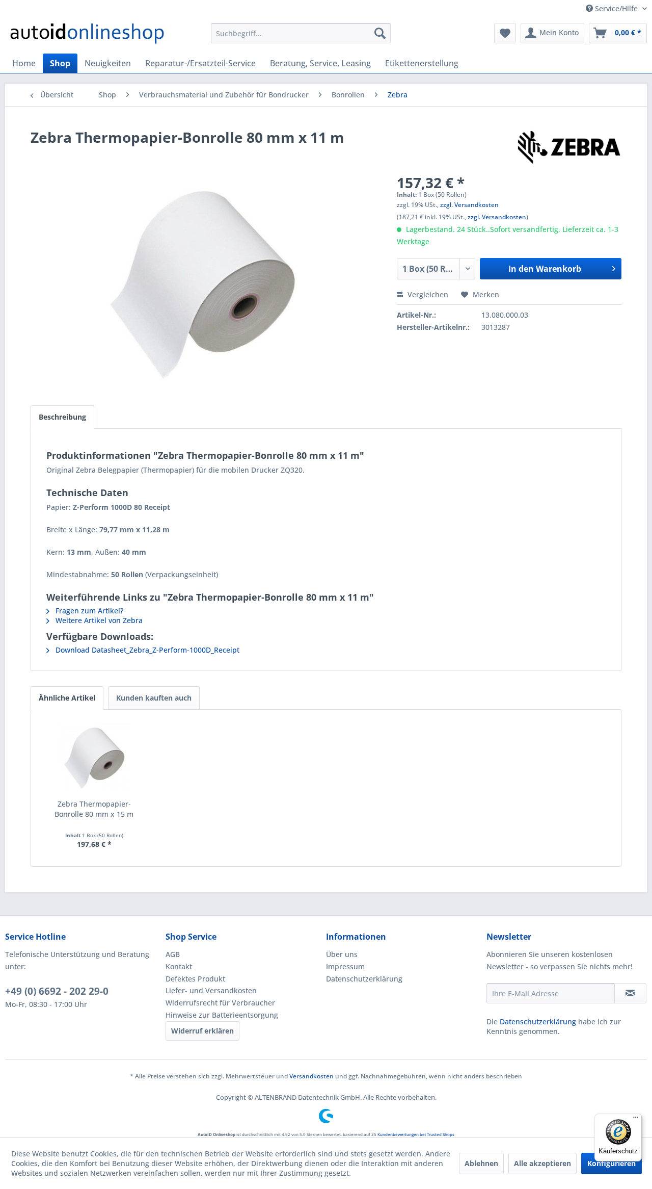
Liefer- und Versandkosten (211, 990)
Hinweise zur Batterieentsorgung (222, 1015)
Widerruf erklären (202, 1031)
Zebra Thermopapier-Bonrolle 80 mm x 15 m (94, 809)
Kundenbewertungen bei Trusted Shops (415, 1134)
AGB (173, 954)
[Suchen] (380, 33)
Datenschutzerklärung (364, 979)
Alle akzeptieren (542, 1163)
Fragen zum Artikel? (88, 610)
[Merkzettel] (505, 33)
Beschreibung (62, 417)
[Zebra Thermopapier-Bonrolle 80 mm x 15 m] (94, 758)
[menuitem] (301, 33)
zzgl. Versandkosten (469, 204)
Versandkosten (311, 1076)
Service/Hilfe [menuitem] (616, 8)
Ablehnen (481, 1163)
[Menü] (636, 1120)
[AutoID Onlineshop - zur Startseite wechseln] (87, 35)
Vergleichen (426, 294)
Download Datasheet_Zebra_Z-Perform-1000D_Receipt (146, 650)
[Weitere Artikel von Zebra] (569, 147)
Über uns (342, 954)
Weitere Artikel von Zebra (98, 620)
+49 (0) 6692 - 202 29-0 (56, 991)
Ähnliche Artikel (67, 698)
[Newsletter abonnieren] (630, 993)
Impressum (345, 966)
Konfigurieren (611, 1163)
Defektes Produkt (195, 979)
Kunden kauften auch (154, 698)
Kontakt (179, 966)
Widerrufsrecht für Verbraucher (220, 1002)
